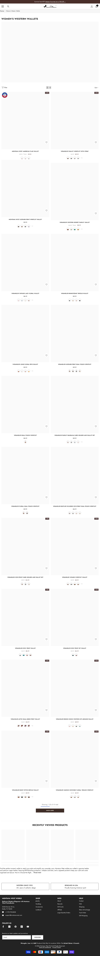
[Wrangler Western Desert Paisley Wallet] (75, 191)
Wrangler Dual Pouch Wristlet (25, 435)
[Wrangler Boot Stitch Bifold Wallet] (25, 759)
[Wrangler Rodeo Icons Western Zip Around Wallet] (75, 688)
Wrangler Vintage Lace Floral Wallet (25, 293)
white (22, 370)
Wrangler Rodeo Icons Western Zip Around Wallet (74, 719)
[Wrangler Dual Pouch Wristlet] (25, 404)
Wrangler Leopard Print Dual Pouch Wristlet (74, 364)
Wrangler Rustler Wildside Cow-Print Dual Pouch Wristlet (74, 506)
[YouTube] (27, 926)
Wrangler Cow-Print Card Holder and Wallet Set (25, 577)
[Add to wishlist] (46, 142)
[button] (47, 87)
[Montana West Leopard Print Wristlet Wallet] (25, 188)
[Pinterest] (15, 926)
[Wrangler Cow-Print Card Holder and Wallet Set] (25, 546)
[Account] (92, 6)
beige (78, 796)
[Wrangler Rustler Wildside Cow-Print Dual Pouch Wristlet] (75, 475)
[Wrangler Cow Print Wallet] (25, 617)
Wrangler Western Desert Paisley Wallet (75, 222)
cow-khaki (28, 583)
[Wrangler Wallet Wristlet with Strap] (75, 120)
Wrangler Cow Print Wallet (25, 648)
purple (28, 226)
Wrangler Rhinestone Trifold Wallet (74, 293)
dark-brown (22, 725)
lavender (25, 725)
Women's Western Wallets (13, 11)
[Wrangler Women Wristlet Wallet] (75, 546)
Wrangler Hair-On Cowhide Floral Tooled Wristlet (74, 790)
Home (2, 11)
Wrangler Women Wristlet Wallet (74, 577)
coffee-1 (28, 725)
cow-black (78, 157)
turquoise (74, 229)
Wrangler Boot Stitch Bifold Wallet (25, 790)
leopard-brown (67, 157)
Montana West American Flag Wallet (25, 151)
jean (25, 158)
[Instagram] (9, 926)
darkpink (76, 512)
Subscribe (37, 937)
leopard (22, 226)
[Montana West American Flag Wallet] (25, 120)
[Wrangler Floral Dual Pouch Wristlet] (25, 475)
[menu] (2, 6)
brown (67, 229)
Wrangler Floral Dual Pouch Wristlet (25, 506)
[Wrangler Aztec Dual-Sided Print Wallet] (25, 688)
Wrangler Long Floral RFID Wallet (25, 364)
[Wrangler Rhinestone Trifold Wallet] (75, 262)
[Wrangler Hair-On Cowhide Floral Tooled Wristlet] (75, 759)
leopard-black (71, 157)
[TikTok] (21, 926)
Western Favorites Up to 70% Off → (55, 2)
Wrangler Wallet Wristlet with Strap (75, 151)
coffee (18, 226)
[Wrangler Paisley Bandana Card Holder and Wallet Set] (75, 404)
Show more (50, 810)
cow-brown (74, 157)
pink (18, 300)
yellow (78, 229)
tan (71, 229)
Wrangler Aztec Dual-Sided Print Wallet (25, 719)
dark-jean (69, 300)
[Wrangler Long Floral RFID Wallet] (25, 333)
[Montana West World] (50, 52)
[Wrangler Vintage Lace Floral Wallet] (25, 262)
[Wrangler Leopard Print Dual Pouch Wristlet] (75, 333)
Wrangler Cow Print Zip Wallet (74, 648)
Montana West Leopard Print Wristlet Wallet (25, 219)
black (28, 158)
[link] (13, 862)
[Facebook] (3, 926)
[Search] (8, 6)
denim (22, 300)
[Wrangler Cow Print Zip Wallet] (75, 617)
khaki (78, 583)
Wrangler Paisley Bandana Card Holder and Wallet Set (74, 435)
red (22, 158)
